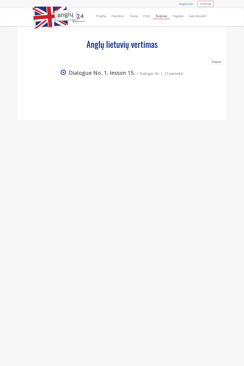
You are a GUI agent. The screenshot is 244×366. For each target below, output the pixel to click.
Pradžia (101, 16)
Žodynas (161, 16)
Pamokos (117, 16)
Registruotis (186, 4)
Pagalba (178, 16)
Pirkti (146, 16)
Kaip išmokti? (197, 16)
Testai (133, 16)
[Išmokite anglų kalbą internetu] (32, 12)
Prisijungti (205, 4)
